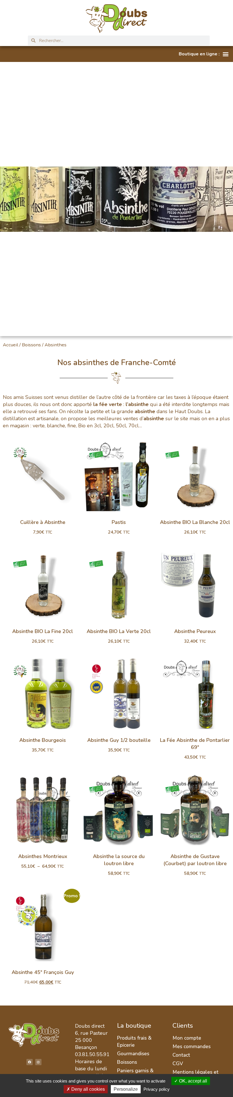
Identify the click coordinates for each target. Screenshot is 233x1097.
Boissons (31, 345)
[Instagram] (38, 1062)
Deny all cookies (87, 1089)
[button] (203, 54)
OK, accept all (192, 1081)
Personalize (126, 1089)
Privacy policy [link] (156, 1089)
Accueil (10, 345)
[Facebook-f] (29, 1062)
